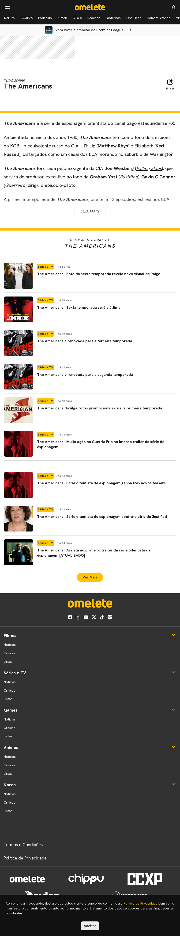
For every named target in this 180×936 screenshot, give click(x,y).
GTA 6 (77, 18)
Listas (8, 661)
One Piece (133, 18)
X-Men (62, 18)
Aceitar (90, 925)
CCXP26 (26, 18)
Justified (129, 177)
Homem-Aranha (158, 18)
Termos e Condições (23, 844)
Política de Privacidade (25, 858)
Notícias (10, 645)
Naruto (9, 18)
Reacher (93, 18)
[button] (90, 276)
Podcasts (45, 18)
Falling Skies (149, 168)
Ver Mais (90, 577)
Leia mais (90, 211)
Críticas (9, 653)
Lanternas (113, 18)
